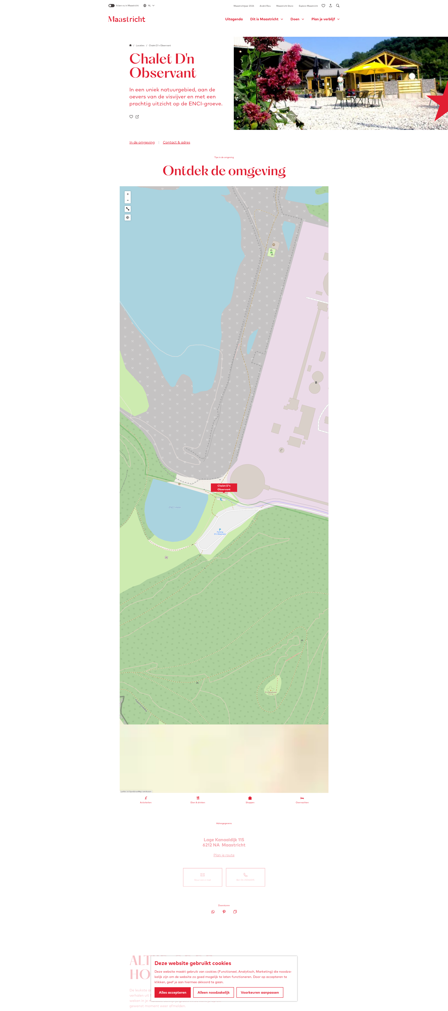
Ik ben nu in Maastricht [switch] (127, 5)
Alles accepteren (172, 992)
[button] (224, 489)
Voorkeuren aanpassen (260, 992)
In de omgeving (142, 142)
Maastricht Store (284, 6)
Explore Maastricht (308, 6)
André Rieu (265, 6)
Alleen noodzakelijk (214, 992)
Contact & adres (176, 142)
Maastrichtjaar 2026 (244, 6)
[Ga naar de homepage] (126, 19)
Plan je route (225, 855)
